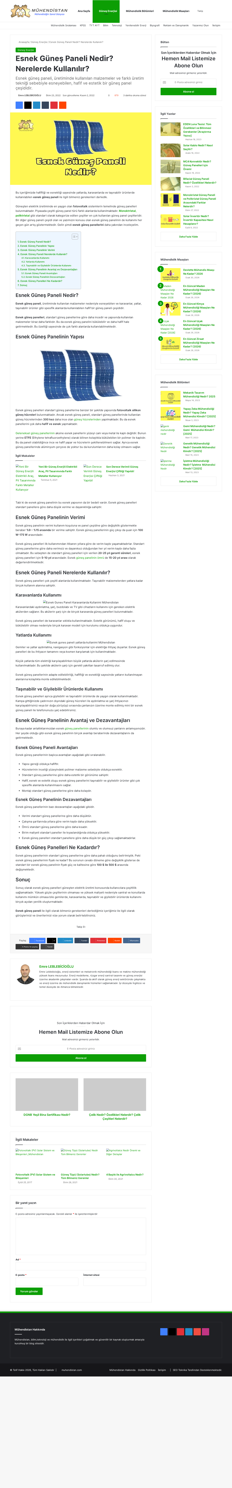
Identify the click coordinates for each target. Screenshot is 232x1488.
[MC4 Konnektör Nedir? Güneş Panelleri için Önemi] (171, 166)
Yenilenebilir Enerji (135, 25)
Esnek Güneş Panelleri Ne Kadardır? (41, 281)
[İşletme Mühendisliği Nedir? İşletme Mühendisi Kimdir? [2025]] (171, 466)
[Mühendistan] (39, 11)
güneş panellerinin (77, 728)
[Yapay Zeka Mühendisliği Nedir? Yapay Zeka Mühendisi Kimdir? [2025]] (171, 414)
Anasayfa (23, 42)
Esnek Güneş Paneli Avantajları (41, 273)
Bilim (105, 25)
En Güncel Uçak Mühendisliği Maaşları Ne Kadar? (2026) (199, 325)
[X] (46, 993)
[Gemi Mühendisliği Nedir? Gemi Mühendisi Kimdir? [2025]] (171, 431)
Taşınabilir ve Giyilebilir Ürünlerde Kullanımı (48, 265)
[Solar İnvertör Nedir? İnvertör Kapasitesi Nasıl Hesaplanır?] (171, 221)
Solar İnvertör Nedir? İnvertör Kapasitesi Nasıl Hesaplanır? (198, 220)
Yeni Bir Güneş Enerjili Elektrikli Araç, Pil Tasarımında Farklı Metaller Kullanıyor (57, 471)
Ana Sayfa (83, 10)
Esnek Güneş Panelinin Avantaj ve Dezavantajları (48, 269)
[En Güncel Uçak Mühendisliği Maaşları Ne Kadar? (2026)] (171, 327)
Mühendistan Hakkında (122, 1370)
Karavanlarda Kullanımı (37, 258)
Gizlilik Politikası (147, 1370)
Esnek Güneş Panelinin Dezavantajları (45, 277)
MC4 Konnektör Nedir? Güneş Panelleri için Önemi (197, 165)
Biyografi (155, 25)
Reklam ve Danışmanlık (176, 25)
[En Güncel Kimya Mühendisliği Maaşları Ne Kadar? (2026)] (171, 309)
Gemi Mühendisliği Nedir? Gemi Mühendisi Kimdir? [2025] (199, 430)
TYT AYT (94, 25)
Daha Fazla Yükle (188, 236)
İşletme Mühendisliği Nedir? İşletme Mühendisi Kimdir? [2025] (199, 464)
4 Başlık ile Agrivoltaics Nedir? (125, 1174)
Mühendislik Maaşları (175, 10)
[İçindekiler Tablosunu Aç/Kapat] (73, 237)
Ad (18, 1259)
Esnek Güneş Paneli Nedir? (35, 241)
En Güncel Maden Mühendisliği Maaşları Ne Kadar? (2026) (199, 289)
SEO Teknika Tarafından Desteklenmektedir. (197, 1370)
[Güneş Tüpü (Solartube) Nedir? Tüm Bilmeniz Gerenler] (81, 1160)
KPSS (83, 25)
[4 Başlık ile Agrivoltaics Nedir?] (126, 1160)
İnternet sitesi (91, 1274)
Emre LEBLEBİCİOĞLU (29, 95)
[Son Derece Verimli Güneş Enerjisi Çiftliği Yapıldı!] (93, 473)
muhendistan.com (72, 1370)
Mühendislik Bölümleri (139, 10)
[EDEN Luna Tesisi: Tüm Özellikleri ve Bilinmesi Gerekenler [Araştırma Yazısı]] (171, 129)
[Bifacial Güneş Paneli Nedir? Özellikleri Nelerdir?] (171, 184)
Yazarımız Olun (200, 25)
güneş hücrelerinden (87, 419)
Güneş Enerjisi (107, 10)
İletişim (216, 25)
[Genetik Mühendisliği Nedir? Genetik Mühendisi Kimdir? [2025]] (171, 448)
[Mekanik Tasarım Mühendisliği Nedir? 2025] (171, 397)
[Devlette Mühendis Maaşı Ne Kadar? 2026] (171, 275)
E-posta (21, 1274)
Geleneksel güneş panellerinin (35, 433)
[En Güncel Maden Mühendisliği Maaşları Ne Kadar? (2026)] (171, 291)
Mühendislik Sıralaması (63, 25)
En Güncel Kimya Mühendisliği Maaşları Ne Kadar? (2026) (199, 307)
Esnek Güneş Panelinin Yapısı (37, 245)
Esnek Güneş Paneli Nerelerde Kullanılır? (43, 254)
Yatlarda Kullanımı (35, 261)
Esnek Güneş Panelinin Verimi (37, 250)
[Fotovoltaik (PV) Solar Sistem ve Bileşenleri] (35, 1160)
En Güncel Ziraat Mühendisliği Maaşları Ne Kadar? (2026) (199, 342)
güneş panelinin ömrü (90, 557)
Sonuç (23, 285)
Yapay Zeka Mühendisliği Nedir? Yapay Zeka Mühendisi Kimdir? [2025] (199, 412)
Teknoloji (117, 25)
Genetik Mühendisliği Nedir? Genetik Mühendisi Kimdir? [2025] (199, 447)
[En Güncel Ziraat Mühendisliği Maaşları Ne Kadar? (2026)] (171, 344)
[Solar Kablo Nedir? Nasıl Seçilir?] (171, 150)
